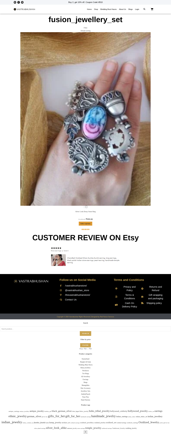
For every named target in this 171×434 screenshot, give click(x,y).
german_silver (34, 416)
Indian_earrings (122, 417)
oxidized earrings (121, 423)
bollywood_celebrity (118, 411)
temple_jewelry (93, 427)
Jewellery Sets (85, 391)
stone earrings (81, 428)
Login (137, 9)
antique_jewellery (24, 411)
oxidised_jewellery (87, 423)
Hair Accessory (86, 388)
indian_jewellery (155, 416)
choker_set (151, 411)
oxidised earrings (75, 422)
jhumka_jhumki (39, 423)
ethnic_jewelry (17, 416)
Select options (85, 223)
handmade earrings (86, 416)
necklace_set (66, 423)
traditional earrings (107, 428)
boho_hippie (75, 411)
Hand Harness (85, 400)
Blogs (130, 9)
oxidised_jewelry (99, 423)
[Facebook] (15, 2)
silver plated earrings (39, 428)
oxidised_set (111, 422)
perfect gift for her (164, 422)
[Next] (86, 207)
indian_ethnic (131, 416)
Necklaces (85, 371)
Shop (96, 9)
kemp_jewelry (55, 422)
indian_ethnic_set (141, 417)
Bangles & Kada (85, 362)
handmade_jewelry (103, 416)
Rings (85, 382)
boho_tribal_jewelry (99, 410)
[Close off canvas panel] (85, 432)
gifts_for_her (56, 416)
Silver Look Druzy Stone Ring (85, 211)
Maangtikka (85, 385)
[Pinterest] (22, 2)
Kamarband (85, 359)
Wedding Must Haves (108, 9)
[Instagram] (18, 2)
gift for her (45, 416)
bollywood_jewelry (138, 410)
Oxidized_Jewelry (149, 422)
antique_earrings (14, 411)
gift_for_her (72, 416)
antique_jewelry (37, 411)
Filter (85, 345)
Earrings (85, 379)
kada (47, 423)
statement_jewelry (72, 428)
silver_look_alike (56, 427)
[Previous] (85, 207)
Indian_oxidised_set (28, 422)
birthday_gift (47, 411)
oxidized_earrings (132, 423)
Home (89, 9)
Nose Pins (85, 397)
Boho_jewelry (84, 411)
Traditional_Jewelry (118, 428)
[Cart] (152, 9)
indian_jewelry (12, 422)
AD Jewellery (85, 376)
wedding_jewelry (131, 428)
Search (85, 333)
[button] (144, 9)
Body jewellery (85, 368)
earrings (158, 411)
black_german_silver (62, 411)
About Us (122, 9)
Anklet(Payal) (85, 394)
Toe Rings (85, 373)
